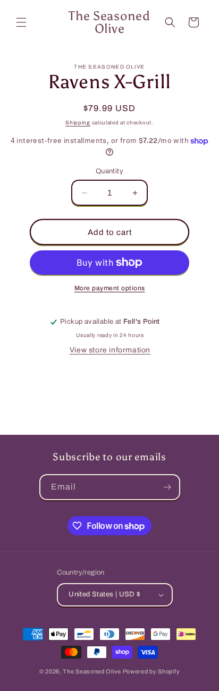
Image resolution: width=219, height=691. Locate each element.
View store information (110, 350)
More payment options (109, 288)
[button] (21, 22)
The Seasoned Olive (92, 671)
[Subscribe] (167, 487)
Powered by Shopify (151, 671)
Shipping (77, 122)
